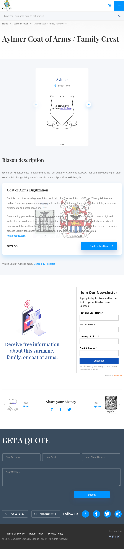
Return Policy (36, 533)
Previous (34, 104)
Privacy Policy (55, 533)
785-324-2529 (17, 514)
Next (87, 104)
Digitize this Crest (99, 246)
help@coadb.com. (17, 235)
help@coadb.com (48, 514)
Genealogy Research (44, 263)
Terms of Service (15, 533)
